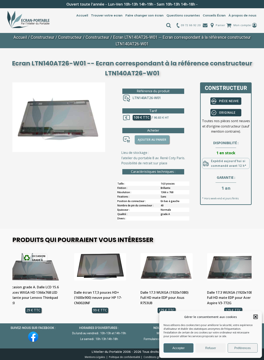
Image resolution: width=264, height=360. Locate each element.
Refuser (210, 348)
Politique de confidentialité (124, 357)
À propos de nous (242, 15)
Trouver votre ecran (107, 15)
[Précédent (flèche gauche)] (7, 180)
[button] (255, 317)
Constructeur (42, 37)
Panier (220, 25)
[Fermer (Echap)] (259, 4)
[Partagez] (250, 4)
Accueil (82, 15)
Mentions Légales (95, 357)
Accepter (178, 348)
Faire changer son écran (144, 15)
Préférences (242, 348)
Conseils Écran (214, 15)
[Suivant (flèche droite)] (257, 180)
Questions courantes (183, 15)
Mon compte (242, 25)
